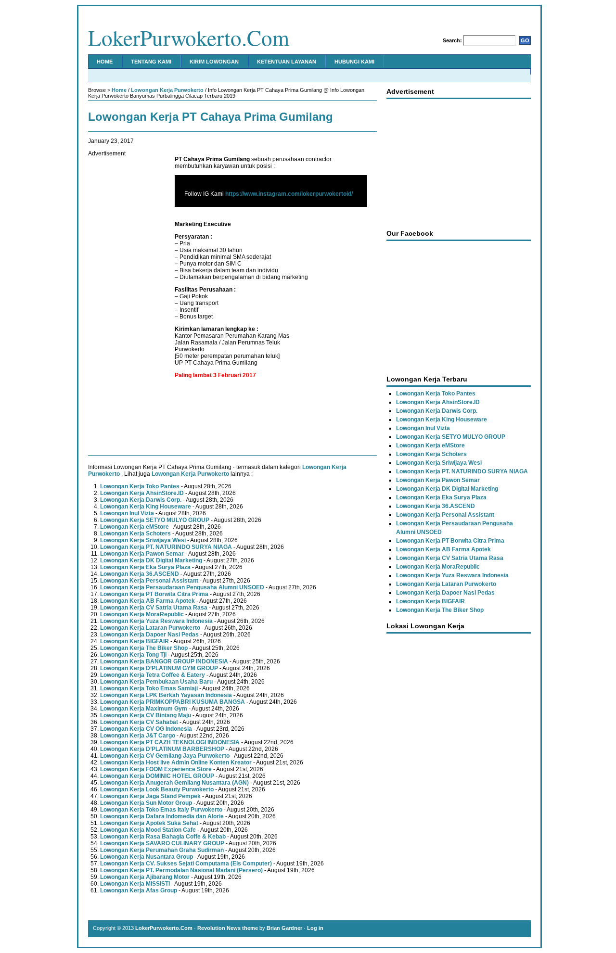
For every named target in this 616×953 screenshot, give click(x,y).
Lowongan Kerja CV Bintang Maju (145, 715)
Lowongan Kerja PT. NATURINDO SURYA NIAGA (166, 547)
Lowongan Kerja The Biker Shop (144, 648)
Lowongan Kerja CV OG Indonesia (146, 728)
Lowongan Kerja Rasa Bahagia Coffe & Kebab (163, 836)
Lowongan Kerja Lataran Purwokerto (150, 627)
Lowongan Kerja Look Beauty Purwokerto (157, 789)
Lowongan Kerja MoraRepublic (142, 614)
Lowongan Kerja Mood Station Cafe (148, 829)
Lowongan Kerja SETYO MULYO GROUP (154, 520)
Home (105, 61)
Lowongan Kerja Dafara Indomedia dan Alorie (162, 816)
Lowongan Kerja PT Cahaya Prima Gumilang (210, 116)
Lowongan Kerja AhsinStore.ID (142, 493)
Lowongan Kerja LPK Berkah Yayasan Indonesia (166, 695)
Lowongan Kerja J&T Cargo (137, 735)
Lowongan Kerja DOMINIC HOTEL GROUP (157, 776)
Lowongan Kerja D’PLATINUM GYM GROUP (159, 668)
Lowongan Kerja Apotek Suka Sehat (149, 823)
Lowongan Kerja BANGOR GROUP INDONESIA (164, 661)
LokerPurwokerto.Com (188, 37)
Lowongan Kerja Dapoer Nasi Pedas (149, 634)
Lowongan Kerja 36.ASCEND (139, 574)
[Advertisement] (126, 301)
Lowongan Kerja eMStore (134, 526)
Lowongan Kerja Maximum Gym (143, 708)
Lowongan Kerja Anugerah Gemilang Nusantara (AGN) (174, 782)
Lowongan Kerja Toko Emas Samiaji (149, 688)
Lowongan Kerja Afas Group (138, 890)
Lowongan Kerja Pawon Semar (142, 553)
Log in (315, 928)
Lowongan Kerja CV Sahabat (139, 722)
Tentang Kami (151, 61)
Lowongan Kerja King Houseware (145, 506)
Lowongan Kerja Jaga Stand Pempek (150, 796)
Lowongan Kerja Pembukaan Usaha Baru (156, 681)
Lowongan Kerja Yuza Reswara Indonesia (156, 621)
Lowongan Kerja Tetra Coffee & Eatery (152, 675)
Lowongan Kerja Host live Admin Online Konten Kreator (176, 762)
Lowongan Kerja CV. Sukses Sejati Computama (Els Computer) (186, 863)
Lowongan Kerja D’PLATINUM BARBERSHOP (162, 749)
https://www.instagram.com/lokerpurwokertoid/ (289, 194)
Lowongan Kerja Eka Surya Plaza (145, 567)
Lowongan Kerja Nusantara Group (146, 856)
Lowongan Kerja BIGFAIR (134, 641)
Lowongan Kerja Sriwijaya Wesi (143, 540)
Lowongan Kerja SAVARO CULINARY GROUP (162, 843)
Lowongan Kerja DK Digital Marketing (151, 560)
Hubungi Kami (354, 61)
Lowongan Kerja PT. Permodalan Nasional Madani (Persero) (181, 870)
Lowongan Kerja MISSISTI (135, 883)
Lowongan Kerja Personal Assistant (149, 580)
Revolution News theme (227, 928)
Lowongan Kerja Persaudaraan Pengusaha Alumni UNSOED (182, 587)
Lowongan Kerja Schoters (135, 533)
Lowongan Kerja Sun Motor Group (146, 803)
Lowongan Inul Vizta (127, 513)
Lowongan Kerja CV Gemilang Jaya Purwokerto (165, 755)
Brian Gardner (284, 928)
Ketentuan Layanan (286, 61)
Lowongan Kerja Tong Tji (133, 654)
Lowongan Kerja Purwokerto (167, 90)
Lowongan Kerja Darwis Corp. (140, 499)
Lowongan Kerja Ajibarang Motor (145, 877)
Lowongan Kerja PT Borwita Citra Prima (154, 594)
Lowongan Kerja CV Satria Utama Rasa (153, 607)
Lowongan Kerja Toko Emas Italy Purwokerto (161, 809)
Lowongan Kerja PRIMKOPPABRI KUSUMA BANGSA (172, 702)
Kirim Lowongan (214, 61)
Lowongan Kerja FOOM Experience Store (156, 769)
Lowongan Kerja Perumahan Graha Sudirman (162, 850)
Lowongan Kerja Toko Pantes (140, 486)
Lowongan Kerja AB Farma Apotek (147, 600)
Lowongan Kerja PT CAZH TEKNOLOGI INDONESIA (170, 742)
